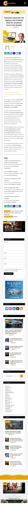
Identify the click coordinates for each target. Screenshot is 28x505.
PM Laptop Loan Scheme (9, 212)
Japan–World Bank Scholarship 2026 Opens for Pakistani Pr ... (13, 229)
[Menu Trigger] (25, 3)
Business (7, 387)
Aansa (6, 489)
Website (5, 263)
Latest (6, 397)
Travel (6, 408)
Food (6, 394)
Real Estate (7, 402)
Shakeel (6, 227)
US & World (7, 410)
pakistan (21, 211)
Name (5, 252)
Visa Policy (7, 411)
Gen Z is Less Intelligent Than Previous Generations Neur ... (11, 491)
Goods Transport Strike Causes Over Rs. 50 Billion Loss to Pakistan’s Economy (16, 463)
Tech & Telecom (8, 405)
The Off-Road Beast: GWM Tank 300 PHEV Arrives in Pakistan (15, 354)
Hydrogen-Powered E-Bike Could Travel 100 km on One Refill (16, 340)
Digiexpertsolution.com (14, 498)
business (13, 211)
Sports (6, 403)
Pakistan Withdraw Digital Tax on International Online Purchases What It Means (13, 94)
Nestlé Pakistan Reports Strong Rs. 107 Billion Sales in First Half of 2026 (16, 447)
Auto (6, 320)
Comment (6, 242)
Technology (7, 406)
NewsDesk (16, 27)
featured (17, 211)
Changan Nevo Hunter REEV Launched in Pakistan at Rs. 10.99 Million (16, 362)
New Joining (7, 399)
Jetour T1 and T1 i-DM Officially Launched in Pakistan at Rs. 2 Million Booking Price (13, 331)
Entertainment (8, 392)
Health (6, 395)
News (6, 400)
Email (5, 258)
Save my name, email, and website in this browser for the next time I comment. (12, 270)
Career (6, 389)
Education (16, 216)
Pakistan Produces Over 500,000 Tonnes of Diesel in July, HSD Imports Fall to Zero (16, 439)
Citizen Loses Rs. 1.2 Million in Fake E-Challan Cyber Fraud (16, 455)
